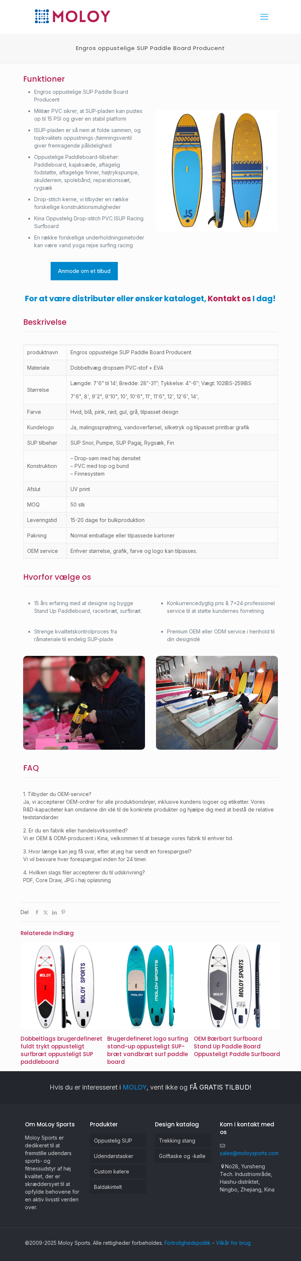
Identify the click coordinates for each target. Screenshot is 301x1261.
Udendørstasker (113, 1156)
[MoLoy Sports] (72, 16)
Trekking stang (177, 1140)
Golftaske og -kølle (182, 1156)
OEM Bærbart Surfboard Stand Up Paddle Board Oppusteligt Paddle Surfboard (237, 1046)
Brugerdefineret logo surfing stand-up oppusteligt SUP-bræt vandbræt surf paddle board (147, 1050)
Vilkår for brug (233, 1243)
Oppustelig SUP (113, 1140)
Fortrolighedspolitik (187, 1243)
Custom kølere (111, 1171)
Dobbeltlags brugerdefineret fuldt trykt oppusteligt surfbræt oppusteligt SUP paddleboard (61, 1050)
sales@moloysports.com (249, 1153)
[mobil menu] (264, 16)
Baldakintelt (108, 1187)
